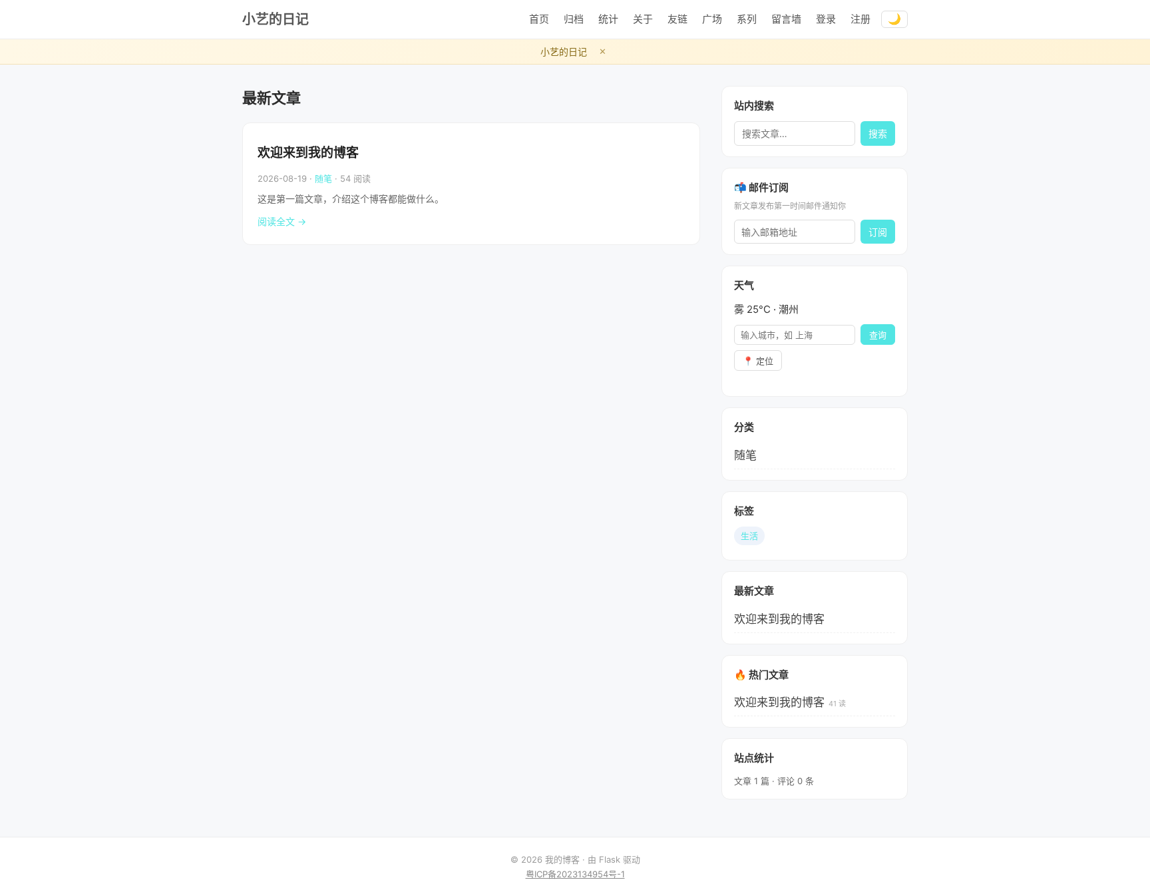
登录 (826, 19)
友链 (677, 19)
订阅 (877, 232)
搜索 (877, 133)
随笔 (323, 178)
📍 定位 (758, 361)
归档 (574, 19)
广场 (712, 19)
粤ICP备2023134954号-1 (575, 874)
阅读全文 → (282, 221)
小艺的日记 (275, 19)
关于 (643, 19)
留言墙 (786, 19)
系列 (747, 19)
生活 (749, 536)
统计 (608, 19)
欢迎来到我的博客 (308, 152)
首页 (539, 19)
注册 (860, 19)
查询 (877, 335)
